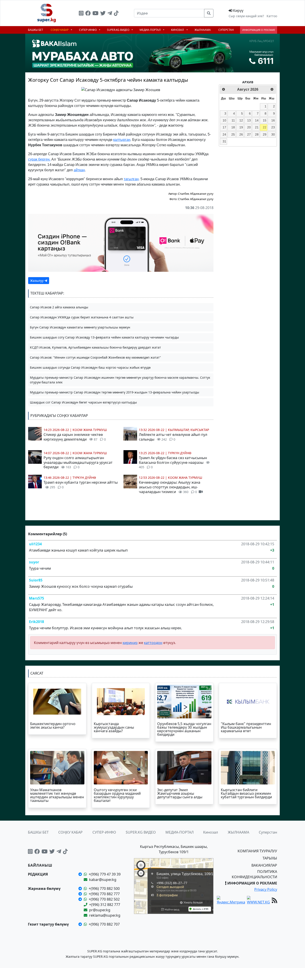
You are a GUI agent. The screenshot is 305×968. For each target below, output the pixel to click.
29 (264, 134)
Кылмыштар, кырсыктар (188, 430)
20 (249, 127)
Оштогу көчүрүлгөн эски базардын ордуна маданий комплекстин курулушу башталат (117, 795)
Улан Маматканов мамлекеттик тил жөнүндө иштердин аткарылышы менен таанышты (57, 795)
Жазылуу (37, 280)
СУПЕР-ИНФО (88, 30)
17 (224, 127)
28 (257, 134)
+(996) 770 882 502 (104, 899)
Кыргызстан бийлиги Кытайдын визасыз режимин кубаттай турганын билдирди (246, 793)
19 (241, 127)
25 (233, 134)
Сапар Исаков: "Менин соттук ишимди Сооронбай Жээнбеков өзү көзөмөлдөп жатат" (95, 357)
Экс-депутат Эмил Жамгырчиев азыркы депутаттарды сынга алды (179, 793)
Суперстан (226, 30)
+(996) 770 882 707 (104, 924)
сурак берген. (39, 159)
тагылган (131, 179)
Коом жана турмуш (90, 430)
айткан (79, 170)
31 (224, 141)
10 (224, 120)
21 (257, 127)
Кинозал (178, 30)
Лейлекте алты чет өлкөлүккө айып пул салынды (173, 437)
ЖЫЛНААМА (202, 30)
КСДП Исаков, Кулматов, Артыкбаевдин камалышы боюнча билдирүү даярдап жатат (95, 347)
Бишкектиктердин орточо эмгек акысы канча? (52, 725)
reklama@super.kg (104, 915)
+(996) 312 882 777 (104, 904)
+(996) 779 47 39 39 (105, 874)
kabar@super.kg (102, 879)
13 (249, 120)
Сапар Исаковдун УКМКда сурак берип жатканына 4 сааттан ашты (82, 317)
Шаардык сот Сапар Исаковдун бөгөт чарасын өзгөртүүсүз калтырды (83, 402)
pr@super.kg (99, 909)
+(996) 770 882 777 (104, 893)
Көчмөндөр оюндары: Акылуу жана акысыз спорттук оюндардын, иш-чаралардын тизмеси (169, 487)
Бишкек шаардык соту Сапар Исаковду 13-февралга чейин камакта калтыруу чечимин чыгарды (104, 337)
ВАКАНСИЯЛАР (264, 865)
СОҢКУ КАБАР (60, 30)
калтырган (121, 140)
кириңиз (130, 642)
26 (241, 134)
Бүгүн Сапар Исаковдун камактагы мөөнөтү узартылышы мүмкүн (80, 327)
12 (241, 120)
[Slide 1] (116, 86)
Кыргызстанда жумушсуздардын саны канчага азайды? (114, 727)
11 (233, 120)
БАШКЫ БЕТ (35, 30)
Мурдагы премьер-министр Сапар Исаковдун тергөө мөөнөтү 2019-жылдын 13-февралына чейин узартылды (114, 392)
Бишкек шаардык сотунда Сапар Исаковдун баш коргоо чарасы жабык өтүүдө (90, 367)
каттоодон (153, 642)
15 (264, 120)
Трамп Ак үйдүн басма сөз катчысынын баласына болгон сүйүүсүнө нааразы (173, 462)
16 (273, 120)
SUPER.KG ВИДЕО (118, 30)
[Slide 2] (124, 86)
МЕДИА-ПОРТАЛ (150, 30)
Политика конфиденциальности (254, 874)
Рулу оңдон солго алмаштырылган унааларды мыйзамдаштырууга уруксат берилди (78, 462)
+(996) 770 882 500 (104, 888)
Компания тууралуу (257, 851)
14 (257, 120)
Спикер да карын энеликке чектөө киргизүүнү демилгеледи (75, 437)
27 (249, 134)
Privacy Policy (265, 889)
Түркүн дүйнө (84, 477)
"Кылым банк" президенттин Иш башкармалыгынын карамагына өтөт (246, 727)
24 (224, 134)
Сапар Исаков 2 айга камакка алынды (59, 307)
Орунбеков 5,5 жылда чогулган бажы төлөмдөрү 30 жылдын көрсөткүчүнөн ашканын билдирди (184, 729)
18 (233, 127)
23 (273, 127)
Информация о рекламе (258, 29)
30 (273, 134)
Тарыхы (270, 858)
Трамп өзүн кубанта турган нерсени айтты (81, 484)
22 (264, 127)
